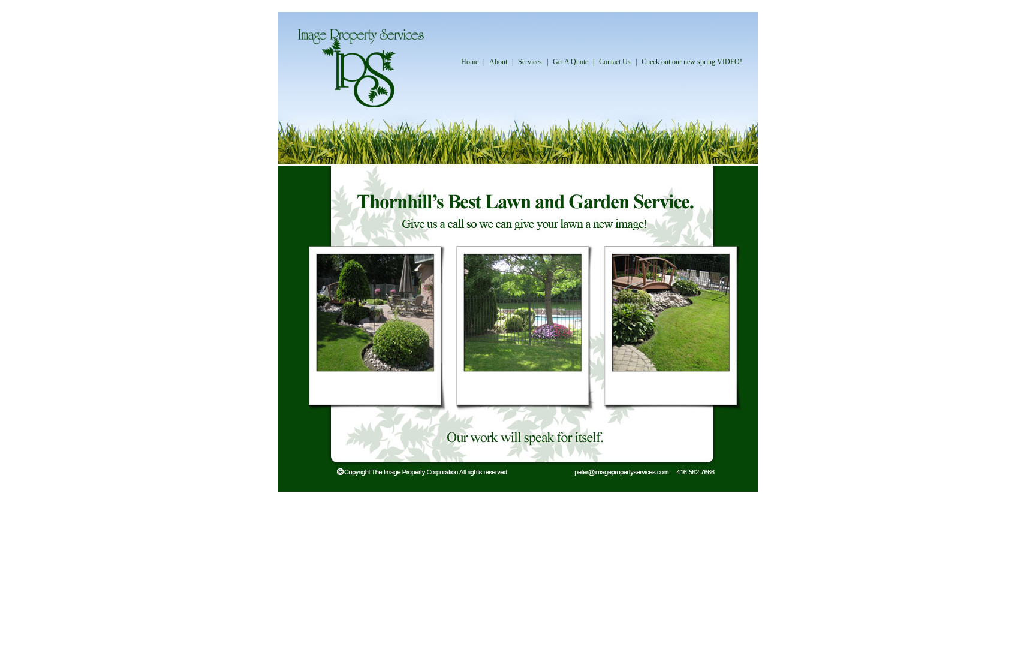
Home (469, 62)
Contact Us (615, 62)
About (498, 62)
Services (530, 62)
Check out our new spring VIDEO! (692, 62)
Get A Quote (570, 62)
